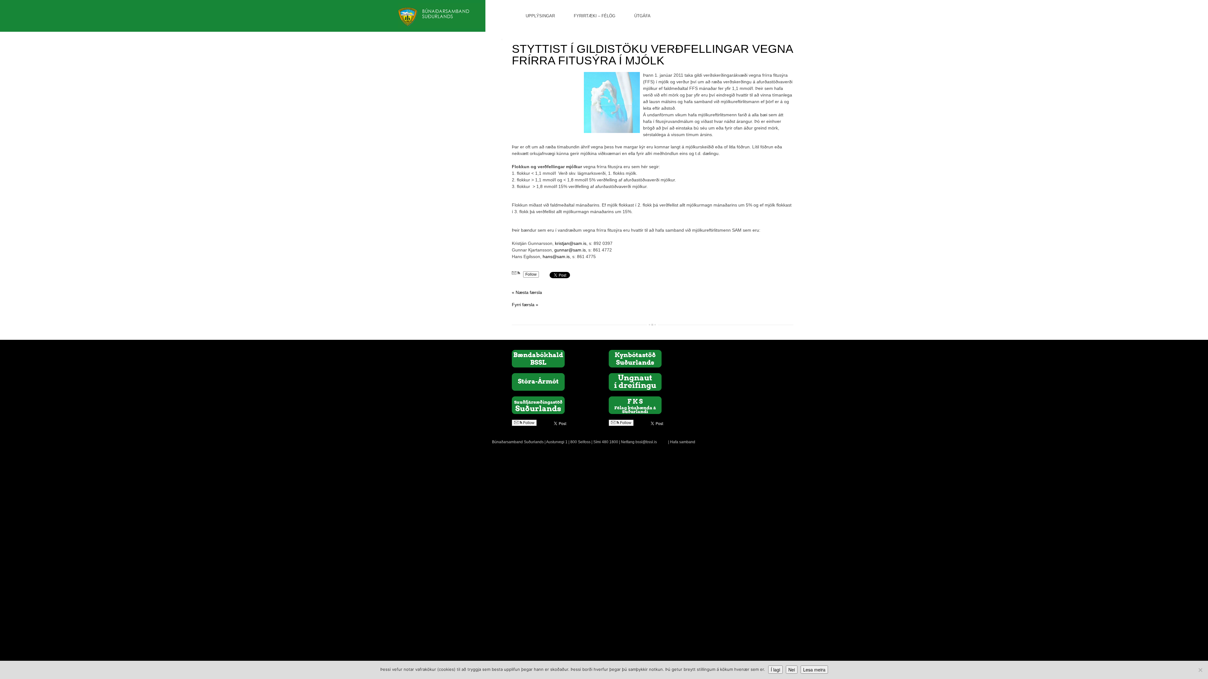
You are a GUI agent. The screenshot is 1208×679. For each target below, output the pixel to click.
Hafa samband (682, 442)
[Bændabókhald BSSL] (538, 358)
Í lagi (775, 669)
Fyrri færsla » (525, 304)
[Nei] (1200, 670)
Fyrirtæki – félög (594, 16)
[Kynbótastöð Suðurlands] (635, 358)
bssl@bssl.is (646, 442)
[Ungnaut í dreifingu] (635, 382)
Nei (791, 669)
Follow (531, 274)
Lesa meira (814, 669)
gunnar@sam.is (570, 249)
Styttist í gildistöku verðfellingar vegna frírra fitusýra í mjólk (652, 54)
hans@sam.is (556, 256)
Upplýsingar (540, 16)
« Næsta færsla (527, 292)
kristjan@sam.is (570, 243)
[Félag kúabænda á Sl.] (635, 405)
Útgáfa (642, 16)
